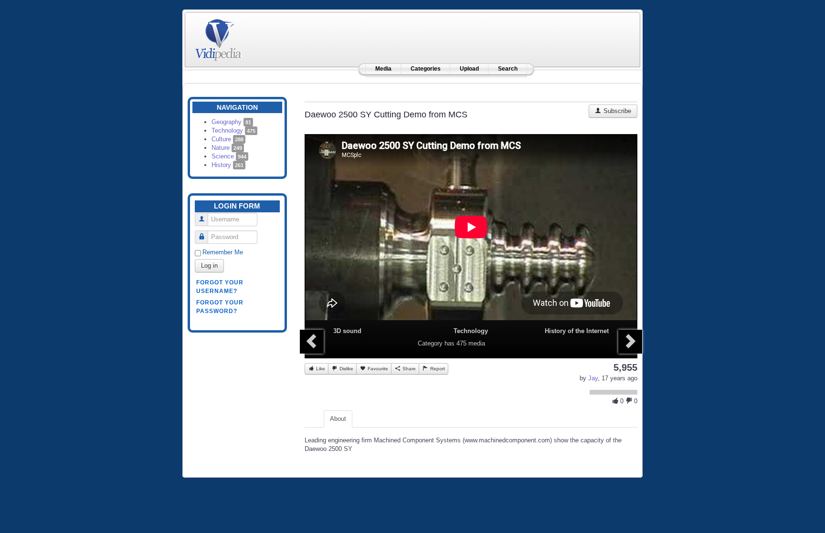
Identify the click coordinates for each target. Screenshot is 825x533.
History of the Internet (577, 330)
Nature (227, 147)
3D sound (347, 330)
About (338, 418)
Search (508, 68)
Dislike (345, 368)
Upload (469, 68)
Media (383, 68)
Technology (233, 130)
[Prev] (312, 342)
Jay (593, 378)
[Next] (630, 342)
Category (430, 343)
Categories (426, 68)
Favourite (377, 368)
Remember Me (222, 252)
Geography (231, 121)
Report (437, 368)
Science (229, 156)
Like (320, 368)
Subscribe (616, 111)
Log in (209, 265)
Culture (227, 139)
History (227, 164)
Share (408, 368)
